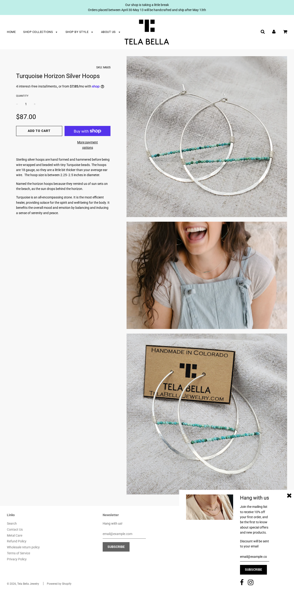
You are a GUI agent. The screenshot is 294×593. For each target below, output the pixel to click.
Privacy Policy (17, 559)
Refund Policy (16, 541)
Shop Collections (38, 32)
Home (11, 32)
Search (12, 523)
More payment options (87, 144)
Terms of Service (18, 553)
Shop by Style (77, 32)
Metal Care (14, 535)
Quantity (22, 95)
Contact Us (15, 529)
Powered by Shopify (59, 583)
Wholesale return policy (23, 547)
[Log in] (274, 31)
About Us (109, 32)
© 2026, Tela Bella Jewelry (23, 583)
